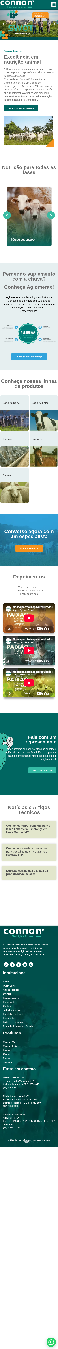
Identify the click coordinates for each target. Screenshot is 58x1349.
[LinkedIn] (24, 964)
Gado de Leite (40, 403)
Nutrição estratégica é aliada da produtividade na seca (27, 872)
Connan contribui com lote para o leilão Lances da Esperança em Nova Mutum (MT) (28, 829)
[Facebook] (12, 964)
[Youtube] (18, 964)
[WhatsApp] (31, 964)
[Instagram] (6, 964)
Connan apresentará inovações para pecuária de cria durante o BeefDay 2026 (26, 851)
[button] (53, 4)
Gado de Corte (11, 403)
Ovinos (7, 475)
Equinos (37, 439)
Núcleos (7, 439)
